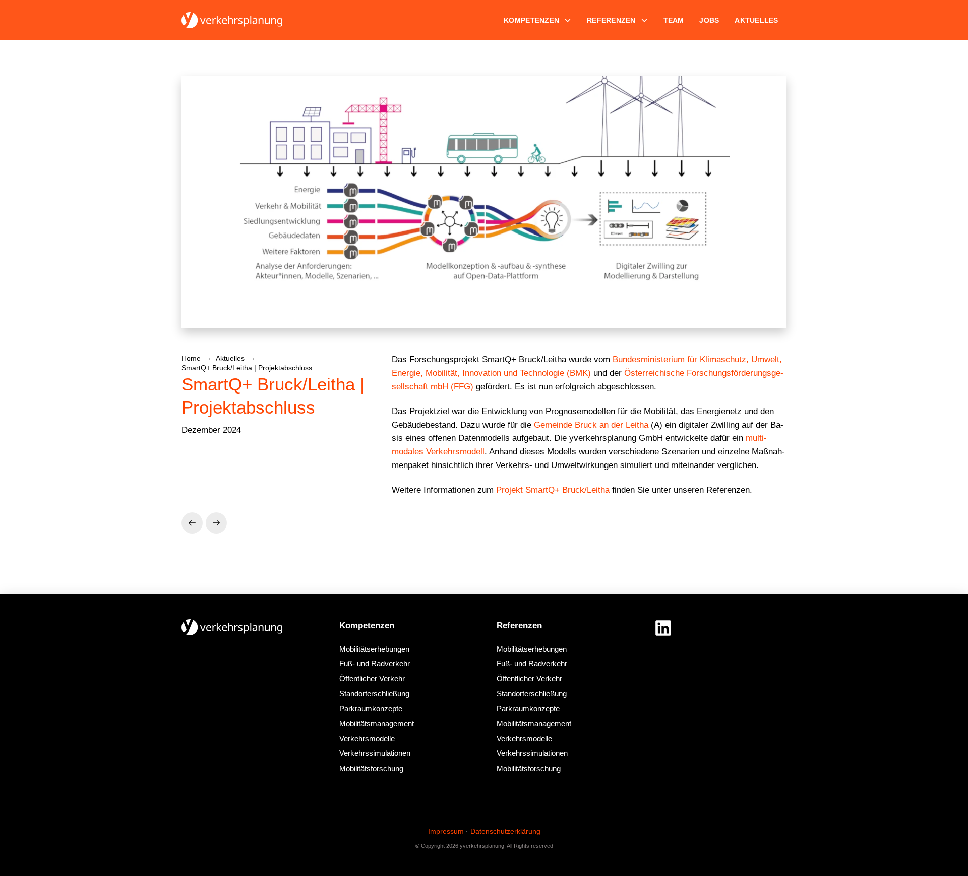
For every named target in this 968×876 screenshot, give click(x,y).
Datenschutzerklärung (505, 831)
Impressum (446, 831)
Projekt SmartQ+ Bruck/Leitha (553, 490)
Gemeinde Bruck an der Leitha (591, 425)
